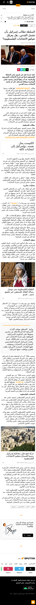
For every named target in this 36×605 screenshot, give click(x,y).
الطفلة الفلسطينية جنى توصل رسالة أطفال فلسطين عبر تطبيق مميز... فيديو (19, 292)
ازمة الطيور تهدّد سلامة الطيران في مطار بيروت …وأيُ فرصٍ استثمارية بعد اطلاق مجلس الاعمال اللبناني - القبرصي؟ (19, 18)
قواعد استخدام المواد (24, 580)
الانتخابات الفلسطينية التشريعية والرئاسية (20, 137)
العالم (32, 506)
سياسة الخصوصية (30, 583)
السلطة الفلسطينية (23, 88)
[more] (3, 153)
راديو (6, 563)
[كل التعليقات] (33, 602)
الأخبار (27, 506)
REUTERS (23, 66)
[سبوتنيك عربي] (31, 3)
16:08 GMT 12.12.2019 (28, 43)
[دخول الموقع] (8, 2)
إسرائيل (13, 506)
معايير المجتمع (20, 583)
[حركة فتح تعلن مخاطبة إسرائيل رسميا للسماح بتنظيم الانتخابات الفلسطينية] (18, 438)
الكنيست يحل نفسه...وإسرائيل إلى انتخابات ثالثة (22, 146)
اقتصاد (15, 563)
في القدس (19, 382)
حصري (10, 563)
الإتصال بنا (14, 580)
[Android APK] (28, 588)
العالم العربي (21, 506)
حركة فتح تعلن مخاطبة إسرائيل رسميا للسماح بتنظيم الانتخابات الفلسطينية (20, 456)
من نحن (33, 580)
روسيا (20, 563)
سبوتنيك (14, 203)
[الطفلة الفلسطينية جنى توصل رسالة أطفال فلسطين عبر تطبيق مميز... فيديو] (18, 274)
